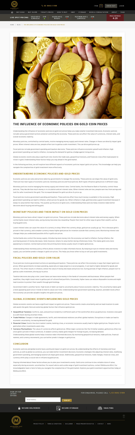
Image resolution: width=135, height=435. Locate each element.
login (121, 6)
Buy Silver (32, 12)
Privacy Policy (38, 424)
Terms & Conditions (54, 424)
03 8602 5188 (118, 393)
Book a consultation (98, 12)
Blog (19, 25)
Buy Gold (21, 12)
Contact (100, 424)
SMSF (73, 12)
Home (12, 25)
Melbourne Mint (14, 5)
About (114, 12)
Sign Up (67, 400)
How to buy (62, 12)
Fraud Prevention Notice (85, 424)
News (109, 424)
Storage (82, 12)
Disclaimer (69, 424)
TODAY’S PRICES (47, 12)
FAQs (123, 12)
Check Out (111, 6)
